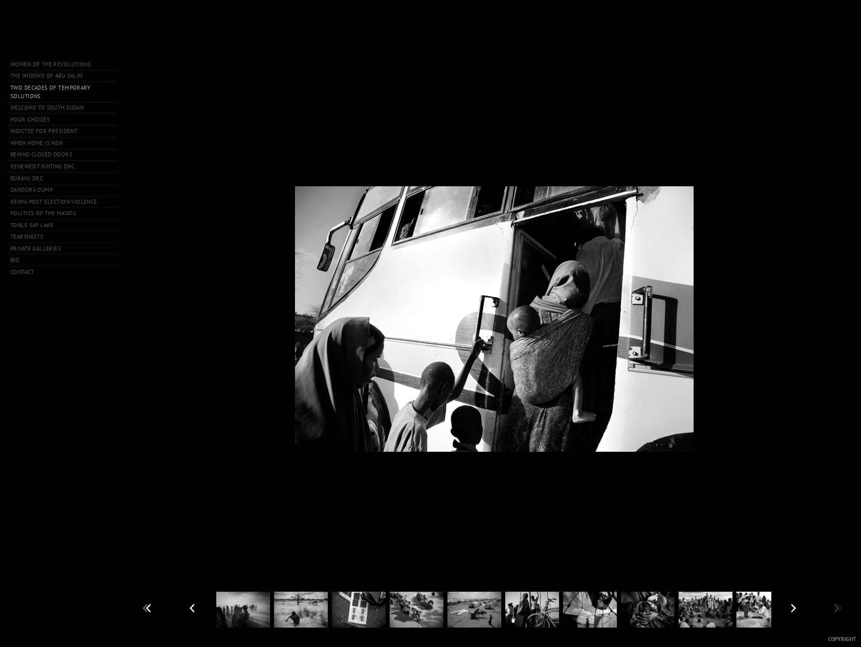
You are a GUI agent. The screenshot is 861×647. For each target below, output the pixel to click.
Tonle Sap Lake (32, 225)
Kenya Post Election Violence (53, 201)
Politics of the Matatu (43, 213)
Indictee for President (43, 131)
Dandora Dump (31, 189)
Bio (14, 260)
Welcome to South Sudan (47, 107)
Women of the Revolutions (50, 64)
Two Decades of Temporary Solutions (50, 92)
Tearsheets (26, 236)
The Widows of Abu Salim (46, 75)
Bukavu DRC (26, 178)
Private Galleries (35, 248)
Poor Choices (30, 119)
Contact (22, 271)
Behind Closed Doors (41, 154)
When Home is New (36, 142)
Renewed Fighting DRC (42, 166)
